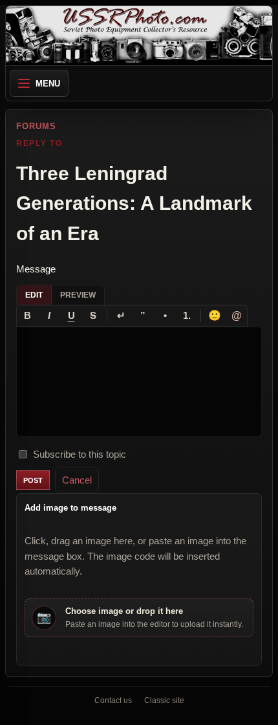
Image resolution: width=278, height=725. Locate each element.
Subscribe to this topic (79, 454)
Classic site (164, 700)
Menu (48, 83)
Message (36, 268)
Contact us (113, 700)
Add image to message (70, 508)
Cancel (77, 480)
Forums (36, 126)
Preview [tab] (78, 295)
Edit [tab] (34, 295)
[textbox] (139, 381)
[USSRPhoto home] (139, 35)
